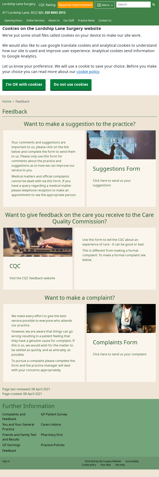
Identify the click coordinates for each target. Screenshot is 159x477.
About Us (54, 20)
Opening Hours (13, 20)
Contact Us (105, 20)
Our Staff (68, 20)
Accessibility (132, 461)
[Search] (154, 5)
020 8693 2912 (55, 12)
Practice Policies (53, 444)
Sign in (6, 461)
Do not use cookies (71, 84)
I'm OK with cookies (24, 84)
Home (6, 101)
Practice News (86, 20)
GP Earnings (11, 444)
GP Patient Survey (54, 414)
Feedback (9, 450)
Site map (120, 465)
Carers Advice (51, 424)
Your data (105, 465)
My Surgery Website (110, 461)
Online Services (35, 20)
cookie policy (88, 72)
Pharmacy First (52, 434)
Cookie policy (89, 465)
